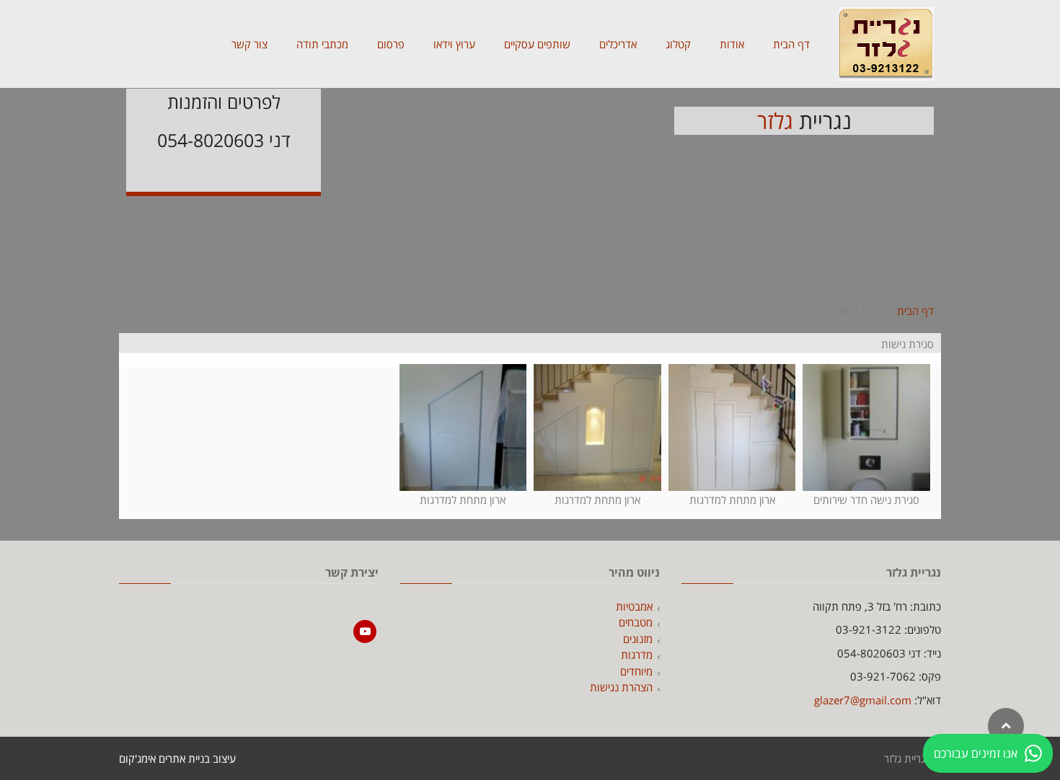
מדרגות (637, 654)
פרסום (391, 44)
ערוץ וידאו (454, 44)
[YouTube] (364, 631)
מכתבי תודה (322, 44)
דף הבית (791, 44)
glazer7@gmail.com (862, 700)
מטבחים (636, 622)
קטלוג (678, 44)
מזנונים (638, 638)
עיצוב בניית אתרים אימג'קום (177, 758)
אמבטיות (634, 606)
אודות (732, 44)
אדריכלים (618, 44)
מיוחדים (636, 671)
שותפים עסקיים (537, 44)
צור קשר (249, 44)
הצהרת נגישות (621, 687)
